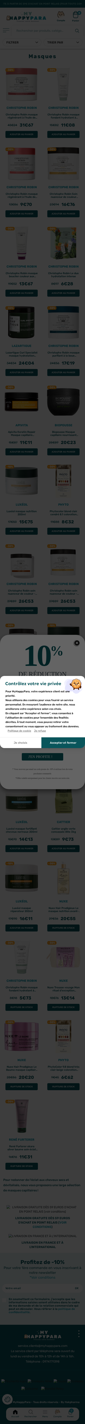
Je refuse (40, 730)
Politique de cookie (19, 730)
